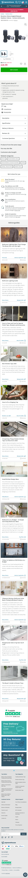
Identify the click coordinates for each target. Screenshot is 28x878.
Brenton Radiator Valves (13, 158)
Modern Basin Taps (19, 790)
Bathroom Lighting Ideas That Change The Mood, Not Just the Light (14, 245)
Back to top (14, 770)
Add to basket (18, 70)
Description (5, 118)
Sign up (23, 833)
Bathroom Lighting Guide (10, 281)
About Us (3, 812)
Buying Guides (7, 112)
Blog (16, 804)
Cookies (11, 870)
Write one (15, 20)
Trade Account (4, 810)
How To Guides (21, 340)
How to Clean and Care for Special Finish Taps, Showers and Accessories (13, 324)
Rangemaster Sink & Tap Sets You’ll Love (13, 643)
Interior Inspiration (20, 258)
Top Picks (22, 537)
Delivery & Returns (8, 128)
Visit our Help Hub (5, 854)
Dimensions (9, 59)
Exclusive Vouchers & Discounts (19, 813)
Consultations (7, 109)
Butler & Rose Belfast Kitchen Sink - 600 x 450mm (6, 795)
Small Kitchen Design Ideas (10, 479)
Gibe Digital (8, 873)
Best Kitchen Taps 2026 (9, 363)
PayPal (16, 816)
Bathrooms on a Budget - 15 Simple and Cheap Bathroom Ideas (13, 520)
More (6, 202)
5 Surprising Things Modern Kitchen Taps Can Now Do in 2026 (13, 439)
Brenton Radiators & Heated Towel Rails (10, 162)
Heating (2, 13)
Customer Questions (8, 138)
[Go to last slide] (1, 6)
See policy (22, 189)
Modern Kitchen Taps (19, 779)
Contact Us (3, 818)
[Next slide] (26, 6)
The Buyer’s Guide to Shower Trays (12, 683)
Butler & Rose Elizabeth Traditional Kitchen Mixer (6, 777)
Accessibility (16, 870)
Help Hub (3, 802)
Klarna (16, 819)
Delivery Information (5, 804)
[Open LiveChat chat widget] (25, 875)
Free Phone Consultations (20, 802)
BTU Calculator (18, 810)
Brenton (3, 158)
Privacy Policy (5, 870)
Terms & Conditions (17, 867)
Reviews (4, 133)
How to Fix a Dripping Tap (10, 402)
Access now (17, 210)
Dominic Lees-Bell (6, 415)
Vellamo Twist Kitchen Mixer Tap (6, 785)
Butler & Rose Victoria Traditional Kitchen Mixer (6, 781)
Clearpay (17, 822)
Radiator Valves (9, 13)
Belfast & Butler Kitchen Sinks (20, 783)
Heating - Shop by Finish (7, 166)
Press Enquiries (18, 825)
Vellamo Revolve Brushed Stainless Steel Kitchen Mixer (6, 790)
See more (18, 217)
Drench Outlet (4, 815)
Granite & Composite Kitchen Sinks (19, 787)
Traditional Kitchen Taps (20, 776)
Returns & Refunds (5, 807)
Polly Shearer (5, 496)
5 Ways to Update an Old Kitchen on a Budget (13, 561)
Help (5, 106)
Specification (6, 123)
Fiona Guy (4, 257)
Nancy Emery (5, 300)
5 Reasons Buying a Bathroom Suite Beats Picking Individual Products (13, 599)
